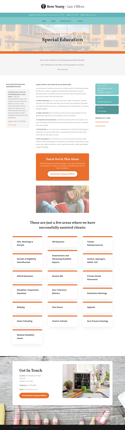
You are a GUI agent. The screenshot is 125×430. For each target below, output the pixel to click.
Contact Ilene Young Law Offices (62, 174)
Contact (80, 21)
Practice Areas (65, 21)
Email (10, 121)
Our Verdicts (12, 125)
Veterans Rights (100, 126)
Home (44, 21)
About (53, 21)
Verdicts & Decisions (102, 122)
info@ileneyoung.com (90, 15)
